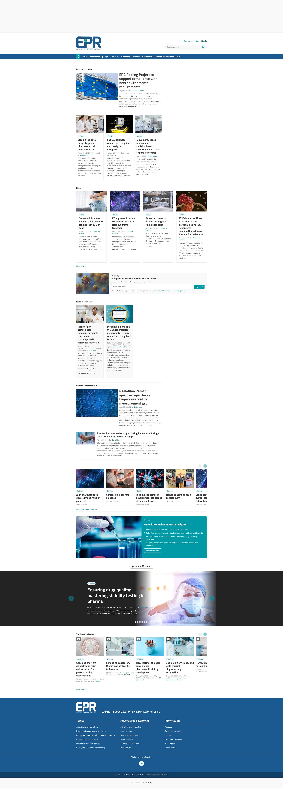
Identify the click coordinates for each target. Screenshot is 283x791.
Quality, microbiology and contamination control (95, 735)
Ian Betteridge (137, 407)
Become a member (191, 41)
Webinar (91, 578)
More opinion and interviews (86, 510)
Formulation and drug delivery (88, 743)
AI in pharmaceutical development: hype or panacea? (88, 498)
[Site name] (88, 49)
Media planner (126, 731)
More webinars (81, 689)
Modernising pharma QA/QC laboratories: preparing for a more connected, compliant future (119, 333)
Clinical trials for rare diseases (117, 496)
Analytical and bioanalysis (87, 727)
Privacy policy (170, 743)
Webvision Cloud (147, 782)
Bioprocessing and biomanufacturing (91, 731)
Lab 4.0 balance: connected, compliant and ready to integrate (119, 144)
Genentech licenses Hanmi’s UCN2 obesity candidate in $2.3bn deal (91, 223)
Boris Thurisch (139, 91)
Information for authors (129, 743)
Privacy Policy (181, 291)
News (82, 215)
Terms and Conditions (163, 291)
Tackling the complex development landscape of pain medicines (149, 498)
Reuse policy (125, 748)
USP (94, 350)
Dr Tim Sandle (153, 156)
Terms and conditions (173, 739)
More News (80, 266)
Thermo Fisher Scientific (118, 347)
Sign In (204, 41)
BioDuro (97, 681)
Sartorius (112, 155)
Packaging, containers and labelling (90, 748)
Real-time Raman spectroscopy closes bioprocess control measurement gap (134, 397)
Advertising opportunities (130, 727)
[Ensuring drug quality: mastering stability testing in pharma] (142, 622)
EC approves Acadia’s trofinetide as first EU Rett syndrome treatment (124, 223)
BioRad (127, 675)
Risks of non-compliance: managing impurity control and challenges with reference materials (88, 334)
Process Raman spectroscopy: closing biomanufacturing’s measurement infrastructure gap (128, 434)
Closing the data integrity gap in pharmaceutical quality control (87, 144)
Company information (174, 731)
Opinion (80, 491)
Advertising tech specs (129, 735)
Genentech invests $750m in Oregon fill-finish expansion (157, 221)
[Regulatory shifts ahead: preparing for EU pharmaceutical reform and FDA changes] (137, 622)
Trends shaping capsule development (178, 496)
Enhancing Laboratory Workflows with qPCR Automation (118, 666)
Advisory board (126, 739)
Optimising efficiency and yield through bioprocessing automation (180, 667)
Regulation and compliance (87, 739)
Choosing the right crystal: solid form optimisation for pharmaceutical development (86, 669)
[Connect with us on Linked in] (141, 763)
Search (203, 46)
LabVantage (84, 155)
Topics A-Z (119, 775)
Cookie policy (170, 748)
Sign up (198, 287)
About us (168, 727)
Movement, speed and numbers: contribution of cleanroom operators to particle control (147, 146)
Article (81, 136)
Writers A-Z (130, 775)
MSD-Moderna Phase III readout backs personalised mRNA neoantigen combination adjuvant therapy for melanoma (191, 226)
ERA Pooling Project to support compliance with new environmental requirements (138, 81)
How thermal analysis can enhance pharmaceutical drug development (148, 667)
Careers (168, 735)
